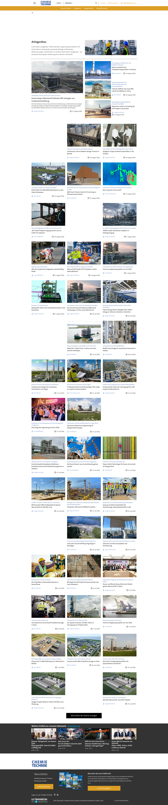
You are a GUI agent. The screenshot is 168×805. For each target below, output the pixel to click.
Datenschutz (60, 800)
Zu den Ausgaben (104, 788)
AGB (55, 800)
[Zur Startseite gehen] (46, 3)
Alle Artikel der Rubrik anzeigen (84, 715)
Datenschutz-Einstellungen (87, 800)
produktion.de (74, 726)
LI (58, 795)
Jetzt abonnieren (44, 786)
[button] (34, 737)
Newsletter (114, 3)
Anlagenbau (77, 8)
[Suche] (96, 3)
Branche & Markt (66, 8)
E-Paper (103, 3)
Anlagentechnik (88, 8)
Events (59, 3)
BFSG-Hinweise (75, 800)
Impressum (67, 800)
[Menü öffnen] (34, 3)
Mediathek (68, 3)
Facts (102, 800)
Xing (55, 795)
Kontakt (97, 800)
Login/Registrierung (129, 3)
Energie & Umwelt (101, 8)
